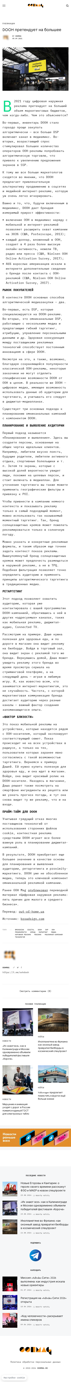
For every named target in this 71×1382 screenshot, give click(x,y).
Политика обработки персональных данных (35, 1361)
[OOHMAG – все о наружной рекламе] (35, 5)
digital (30, 930)
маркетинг (43, 932)
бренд (32, 932)
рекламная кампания (54, 935)
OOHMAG (18, 36)
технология (20, 937)
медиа (53, 932)
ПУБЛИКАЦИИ (8, 24)
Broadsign (19, 930)
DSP (46, 930)
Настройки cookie (14, 1377)
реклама (37, 935)
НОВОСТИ (6, 1041)
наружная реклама (23, 935)
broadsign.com (32, 919)
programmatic (21, 932)
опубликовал (38, 890)
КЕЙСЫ (41, 1037)
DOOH (40, 930)
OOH (53, 930)
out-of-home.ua (31, 911)
